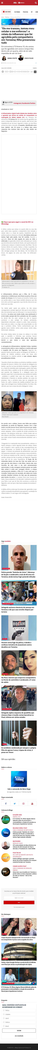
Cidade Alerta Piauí (19, 866)
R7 (32, 12)
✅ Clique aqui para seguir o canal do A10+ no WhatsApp (17, 223)
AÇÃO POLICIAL (7, 709)
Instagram (17, 103)
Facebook (25, 103)
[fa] (32, 803)
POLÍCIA (25, 12)
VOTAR (19, 1030)
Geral (6, 1018)
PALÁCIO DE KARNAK (8, 983)
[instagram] (23, 803)
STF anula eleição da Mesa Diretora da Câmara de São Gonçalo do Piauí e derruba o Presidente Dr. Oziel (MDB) (24, 846)
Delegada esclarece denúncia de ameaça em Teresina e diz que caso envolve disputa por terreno (17, 609)
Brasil (6, 1026)
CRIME (4, 744)
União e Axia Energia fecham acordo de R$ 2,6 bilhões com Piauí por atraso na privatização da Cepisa (18, 963)
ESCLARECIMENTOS (8, 603)
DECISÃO (5, 674)
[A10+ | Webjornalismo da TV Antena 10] (19, 2)
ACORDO (5, 959)
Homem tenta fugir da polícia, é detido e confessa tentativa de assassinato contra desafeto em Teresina (16, 644)
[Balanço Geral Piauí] (19, 22)
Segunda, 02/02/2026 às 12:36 (9, 63)
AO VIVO (8, 12)
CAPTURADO (6, 568)
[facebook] (5, 803)
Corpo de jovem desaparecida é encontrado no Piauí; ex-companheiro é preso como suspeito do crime (18, 938)
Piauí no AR (17, 853)
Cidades (7, 1014)
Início (2, 17)
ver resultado (19, 1036)
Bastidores (16, 841)
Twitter (32, 103)
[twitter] (14, 803)
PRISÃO (5, 639)
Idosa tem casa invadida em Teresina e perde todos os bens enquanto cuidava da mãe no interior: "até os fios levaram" (25, 874)
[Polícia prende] (19, 557)
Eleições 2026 (17, 815)
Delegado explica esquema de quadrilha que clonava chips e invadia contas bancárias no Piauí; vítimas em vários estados (17, 715)
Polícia (6, 1010)
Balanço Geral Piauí (15, 17)
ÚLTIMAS (17, 12)
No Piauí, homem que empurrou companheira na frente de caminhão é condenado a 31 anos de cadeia (18, 680)
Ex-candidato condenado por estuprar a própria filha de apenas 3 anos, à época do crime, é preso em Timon (18, 750)
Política (7, 1022)
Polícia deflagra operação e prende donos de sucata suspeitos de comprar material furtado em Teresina (24, 860)
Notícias (7, 17)
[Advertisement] (19, 87)
